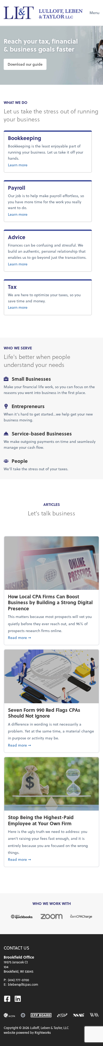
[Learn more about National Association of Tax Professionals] (62, 1015)
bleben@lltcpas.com (23, 984)
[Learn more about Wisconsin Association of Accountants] (94, 1015)
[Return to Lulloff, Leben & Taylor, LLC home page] (43, 13)
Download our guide (25, 64)
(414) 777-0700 (18, 979)
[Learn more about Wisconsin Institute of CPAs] (23, 1015)
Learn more (35, 165)
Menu (94, 12)
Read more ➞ (51, 637)
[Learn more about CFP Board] (41, 1015)
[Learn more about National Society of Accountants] (78, 1015)
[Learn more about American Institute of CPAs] (9, 1015)
